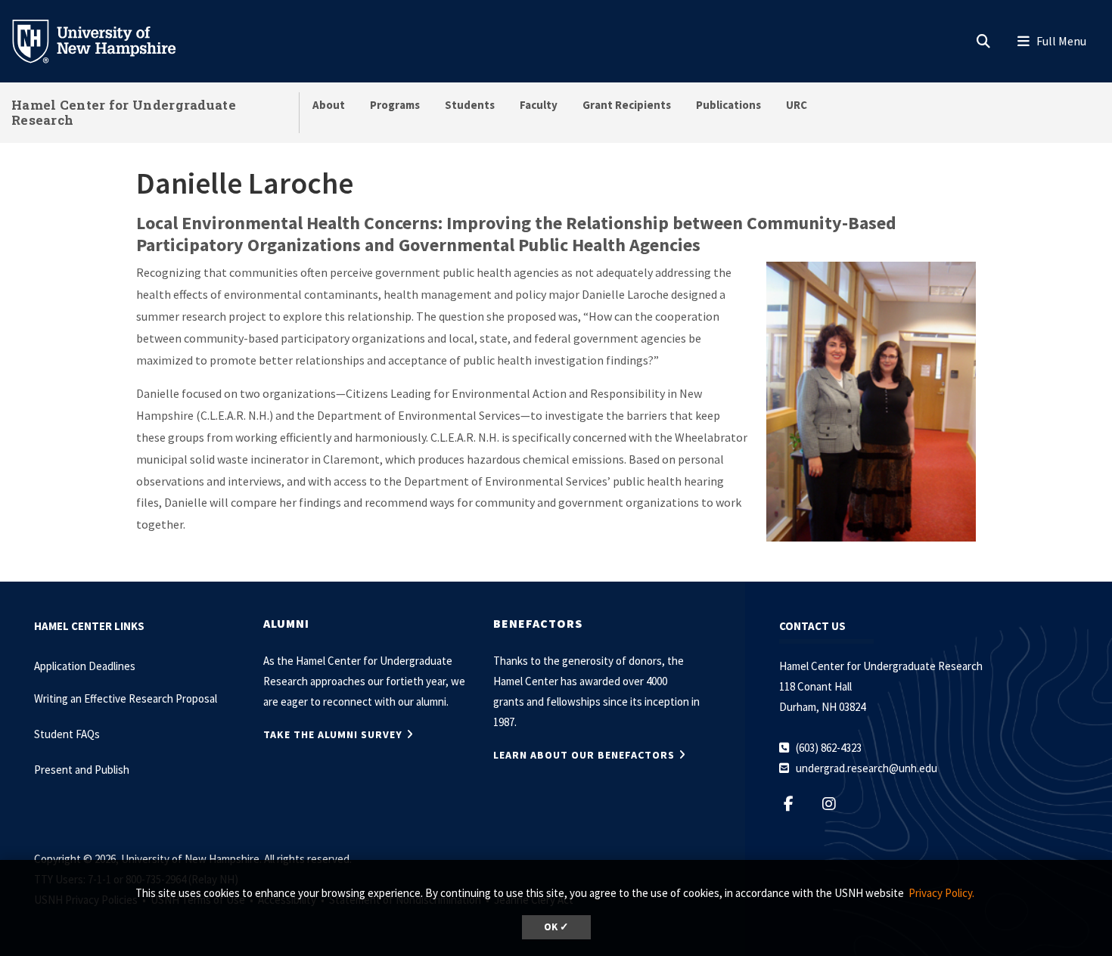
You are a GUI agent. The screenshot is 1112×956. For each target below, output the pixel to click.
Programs (395, 105)
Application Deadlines (84, 666)
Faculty (539, 105)
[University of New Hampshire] (105, 40)
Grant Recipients (626, 105)
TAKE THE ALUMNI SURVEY (332, 734)
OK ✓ (556, 926)
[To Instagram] (836, 803)
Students (470, 105)
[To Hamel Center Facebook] (796, 803)
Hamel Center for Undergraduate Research (123, 112)
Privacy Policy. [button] (941, 893)
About (328, 105)
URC (796, 105)
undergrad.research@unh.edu (866, 768)
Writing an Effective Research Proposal (125, 698)
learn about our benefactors (584, 755)
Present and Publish (81, 769)
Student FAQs (67, 734)
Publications (728, 105)
